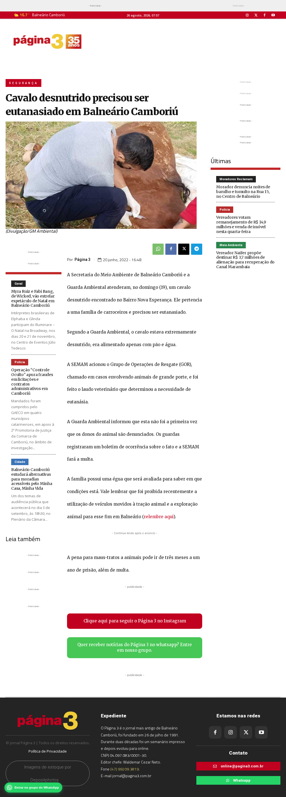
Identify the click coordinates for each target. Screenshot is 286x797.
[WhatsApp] (158, 249)
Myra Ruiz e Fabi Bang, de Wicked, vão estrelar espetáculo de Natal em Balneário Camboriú (32, 298)
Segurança (23, 83)
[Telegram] (196, 249)
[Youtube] (273, 15)
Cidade (20, 462)
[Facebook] (264, 15)
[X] (183, 249)
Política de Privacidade (47, 751)
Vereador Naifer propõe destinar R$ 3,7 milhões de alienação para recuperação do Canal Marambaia (245, 259)
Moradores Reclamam (236, 179)
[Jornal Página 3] (47, 41)
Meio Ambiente (231, 245)
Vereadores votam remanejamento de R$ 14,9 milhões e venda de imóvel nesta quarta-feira (241, 224)
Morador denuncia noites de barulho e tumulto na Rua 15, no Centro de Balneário (243, 191)
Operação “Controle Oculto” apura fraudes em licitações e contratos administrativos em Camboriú (32, 381)
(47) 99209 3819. (125, 769)
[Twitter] (255, 15)
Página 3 (82, 259)
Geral (18, 284)
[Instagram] (247, 15)
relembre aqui (158, 516)
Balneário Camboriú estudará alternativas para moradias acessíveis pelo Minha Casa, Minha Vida (31, 479)
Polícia (20, 362)
